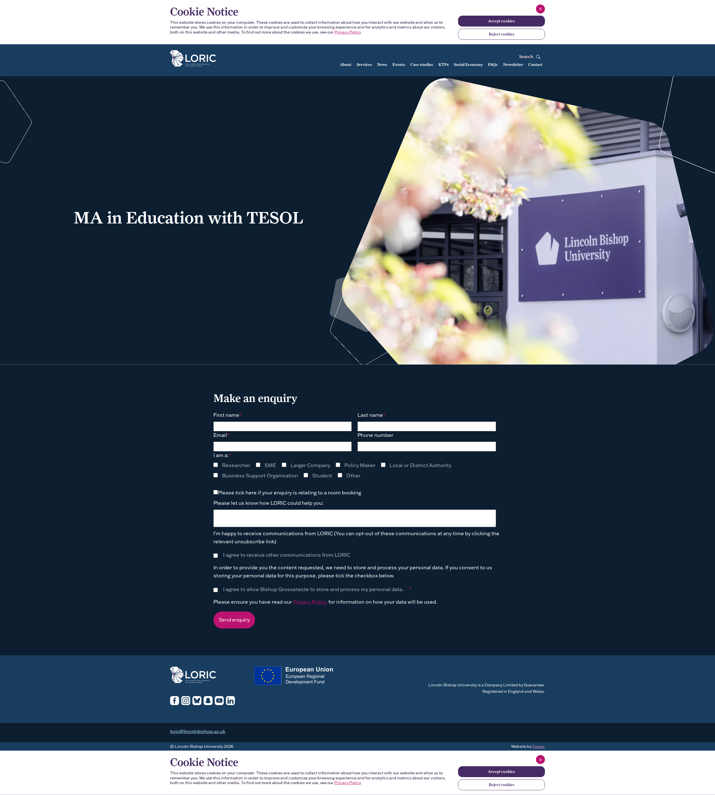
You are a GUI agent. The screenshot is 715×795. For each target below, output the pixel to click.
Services (364, 64)
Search (526, 56)
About (345, 64)
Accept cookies (501, 21)
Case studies (421, 64)
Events (398, 64)
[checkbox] (234, 465)
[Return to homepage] (206, 59)
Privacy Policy (347, 32)
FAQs (493, 64)
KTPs (443, 64)
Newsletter (513, 64)
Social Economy (468, 64)
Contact (535, 64)
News (382, 64)
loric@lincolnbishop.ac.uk (197, 731)
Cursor (538, 746)
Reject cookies (501, 34)
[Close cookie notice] (540, 8)
